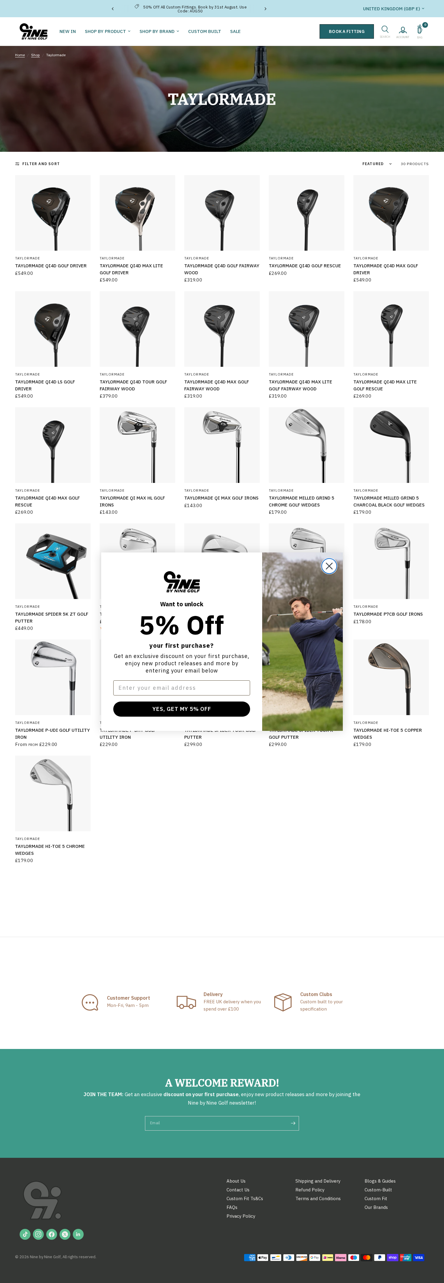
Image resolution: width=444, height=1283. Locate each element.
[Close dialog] (329, 566)
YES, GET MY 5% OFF (182, 708)
